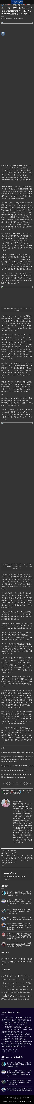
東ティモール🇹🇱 (22, 4)
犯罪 (20, 996)
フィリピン (11, 986)
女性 (8, 992)
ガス (14, 979)
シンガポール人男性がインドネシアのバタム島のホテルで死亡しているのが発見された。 (19, 893)
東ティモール (9, 794)
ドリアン (22, 983)
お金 (2, 976)
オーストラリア (8, 979)
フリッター (18, 986)
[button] (2, 2)
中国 (24, 989)
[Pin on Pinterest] (22, 783)
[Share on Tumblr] (29, 783)
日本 (18, 992)
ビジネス (4, 986)
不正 (21, 989)
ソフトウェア (11, 983)
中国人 (28, 989)
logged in (15, 876)
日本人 (21, 992)
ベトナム (25, 986)
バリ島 (28, 983)
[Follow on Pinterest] (16, 1050)
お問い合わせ (17, 1098)
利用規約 (29, 1097)
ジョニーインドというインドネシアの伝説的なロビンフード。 (25, 858)
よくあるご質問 (21, 1097)
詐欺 (8, 999)
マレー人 (13, 989)
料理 (15, 992)
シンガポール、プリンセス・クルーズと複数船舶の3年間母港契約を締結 (19, 918)
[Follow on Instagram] (6, 1050)
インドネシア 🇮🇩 (19, 790)
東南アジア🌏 (17, 792)
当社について (5, 1097)
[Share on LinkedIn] (25, 783)
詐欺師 (11, 999)
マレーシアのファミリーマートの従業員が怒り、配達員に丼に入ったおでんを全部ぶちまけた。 (19, 944)
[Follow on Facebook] (3, 1050)
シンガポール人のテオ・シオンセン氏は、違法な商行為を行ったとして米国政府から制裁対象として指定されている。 (19, 926)
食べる (22, 999)
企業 (4, 992)
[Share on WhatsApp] (5, 783)
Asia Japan (20, 18)
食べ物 (27, 999)
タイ (17, 983)
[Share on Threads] (15, 783)
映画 (25, 992)
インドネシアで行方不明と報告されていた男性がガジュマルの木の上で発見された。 (17, 961)
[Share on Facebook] (8, 783)
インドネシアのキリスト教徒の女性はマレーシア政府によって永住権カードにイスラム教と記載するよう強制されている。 (19, 936)
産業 (22, 996)
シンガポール (22, 979)
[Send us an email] (13, 1050)
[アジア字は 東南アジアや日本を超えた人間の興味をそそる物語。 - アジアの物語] (17, 2)
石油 (25, 996)
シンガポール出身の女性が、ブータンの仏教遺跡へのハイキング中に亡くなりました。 (19, 911)
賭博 (15, 999)
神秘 (28, 996)
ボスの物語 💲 (14, 4)
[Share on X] (11, 783)
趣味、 (18, 999)
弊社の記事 (13, 1097)
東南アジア (17, 794)
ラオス (18, 989)
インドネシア (20, 975)
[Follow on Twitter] (10, 1050)
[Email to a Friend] (18, 783)
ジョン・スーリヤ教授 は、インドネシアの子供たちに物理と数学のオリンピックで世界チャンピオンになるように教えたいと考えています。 (9, 858)
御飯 (12, 992)
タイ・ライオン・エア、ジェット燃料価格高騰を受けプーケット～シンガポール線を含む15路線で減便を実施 (19, 902)
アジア (8, 975)
